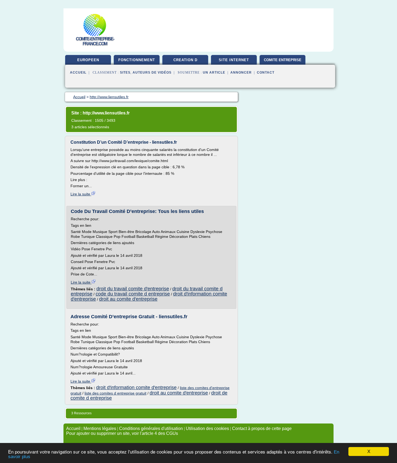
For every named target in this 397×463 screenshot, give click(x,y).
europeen (88, 60)
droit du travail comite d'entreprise (132, 288)
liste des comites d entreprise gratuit (115, 393)
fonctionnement (136, 60)
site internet (234, 60)
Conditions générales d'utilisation (151, 428)
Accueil (78, 72)
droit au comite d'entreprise (128, 299)
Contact (265, 72)
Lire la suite (80, 194)
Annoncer (241, 72)
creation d (185, 60)
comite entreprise (282, 60)
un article (214, 72)
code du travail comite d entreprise (133, 294)
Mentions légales (99, 428)
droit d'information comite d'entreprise (136, 387)
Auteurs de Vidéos (152, 72)
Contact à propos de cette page (262, 428)
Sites (125, 72)
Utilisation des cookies (207, 428)
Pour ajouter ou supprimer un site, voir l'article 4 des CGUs (122, 433)
